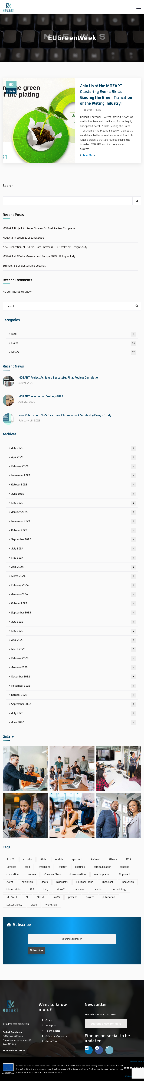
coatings (80, 867)
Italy (45, 889)
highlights (62, 882)
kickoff (60, 889)
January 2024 (72, 594)
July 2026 (72, 448)
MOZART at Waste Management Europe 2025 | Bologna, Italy (39, 256)
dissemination (78, 874)
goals (44, 882)
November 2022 (72, 686)
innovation (128, 882)
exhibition (27, 882)
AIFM (43, 859)
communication (102, 867)
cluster (62, 867)
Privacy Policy (137, 1061)
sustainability (14, 904)
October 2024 (72, 530)
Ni (27, 897)
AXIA (128, 859)
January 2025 (72, 512)
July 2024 (72, 548)
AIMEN (59, 859)
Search (8, 186)
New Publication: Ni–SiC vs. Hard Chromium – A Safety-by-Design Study (45, 247)
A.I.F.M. (10, 859)
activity (27, 859)
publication (109, 897)
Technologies (52, 1031)
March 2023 (72, 649)
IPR (32, 889)
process (72, 897)
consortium (12, 874)
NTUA (40, 897)
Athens (113, 859)
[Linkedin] (89, 1050)
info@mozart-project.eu (16, 1024)
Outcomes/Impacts (56, 1036)
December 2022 (72, 676)
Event (90, 110)
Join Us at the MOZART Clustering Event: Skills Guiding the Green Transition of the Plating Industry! (106, 94)
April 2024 (72, 567)
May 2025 (72, 503)
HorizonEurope (84, 882)
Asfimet (95, 859)
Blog (72, 334)
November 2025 (72, 475)
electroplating (102, 874)
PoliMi (56, 897)
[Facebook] (99, 1050)
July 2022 (72, 713)
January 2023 (72, 667)
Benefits (11, 867)
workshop (51, 904)
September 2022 (72, 704)
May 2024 (72, 558)
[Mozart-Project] (8, 7)
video (34, 904)
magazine (78, 889)
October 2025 (72, 484)
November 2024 (72, 521)
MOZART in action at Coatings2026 (23, 237)
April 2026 (72, 457)
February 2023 (72, 658)
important (107, 882)
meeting (97, 889)
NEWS (98, 110)
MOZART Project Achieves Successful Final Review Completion (39, 228)
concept (124, 867)
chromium (44, 867)
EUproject (124, 874)
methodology (118, 889)
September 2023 (72, 612)
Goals (48, 1020)
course (32, 874)
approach (77, 859)
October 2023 (72, 603)
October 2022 (72, 695)
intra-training (13, 889)
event (9, 882)
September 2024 (72, 539)
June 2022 (72, 722)
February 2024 (72, 585)
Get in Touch (52, 1041)
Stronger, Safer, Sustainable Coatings (24, 265)
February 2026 (72, 466)
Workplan (50, 1025)
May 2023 (72, 631)
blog (27, 867)
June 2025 (72, 493)
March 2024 (72, 576)
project (90, 897)
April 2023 (72, 640)
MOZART (11, 897)
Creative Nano (52, 874)
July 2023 (72, 622)
